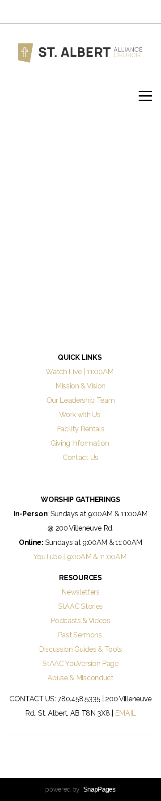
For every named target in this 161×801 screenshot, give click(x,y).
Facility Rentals (81, 429)
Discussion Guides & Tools (80, 649)
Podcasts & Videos (80, 620)
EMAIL (125, 713)
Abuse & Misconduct (80, 678)
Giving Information (80, 443)
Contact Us (80, 457)
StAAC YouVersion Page (80, 663)
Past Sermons (81, 635)
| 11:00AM (99, 371)
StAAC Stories (80, 606)
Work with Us (80, 414)
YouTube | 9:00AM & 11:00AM (80, 556)
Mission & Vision (80, 386)
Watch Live (64, 371)
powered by (80, 789)
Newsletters (80, 592)
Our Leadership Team (81, 400)
